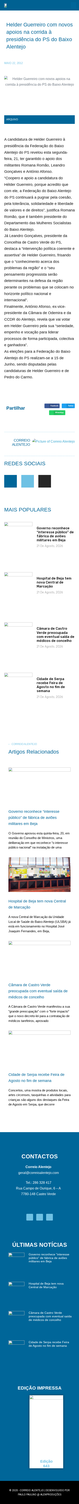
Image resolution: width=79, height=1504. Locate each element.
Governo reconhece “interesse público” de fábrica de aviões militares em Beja (55, 534)
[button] (73, 5)
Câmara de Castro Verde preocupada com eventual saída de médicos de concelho (55, 635)
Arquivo (12, 119)
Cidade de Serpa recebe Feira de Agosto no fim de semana (51, 685)
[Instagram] (44, 481)
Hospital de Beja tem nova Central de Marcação (54, 582)
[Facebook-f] (10, 481)
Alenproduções (50, 1494)
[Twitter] (27, 481)
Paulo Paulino (27, 1494)
